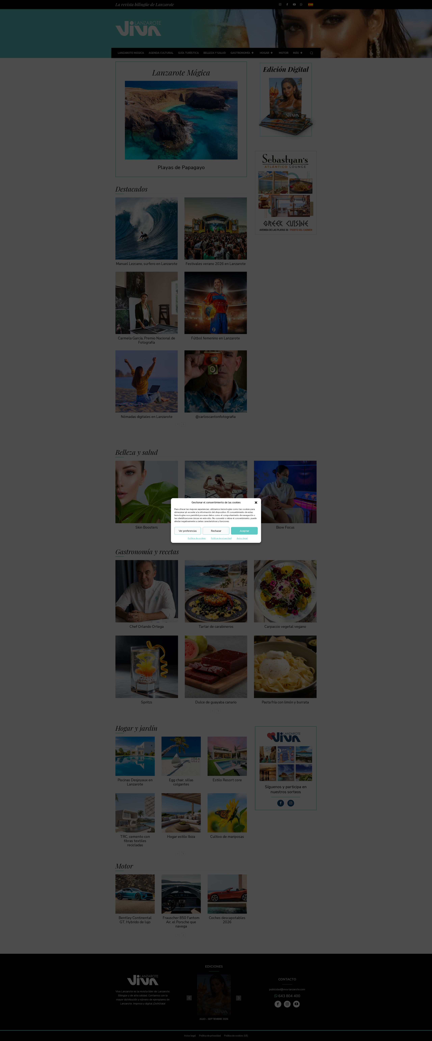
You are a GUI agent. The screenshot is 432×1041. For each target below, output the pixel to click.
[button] (256, 502)
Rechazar (216, 530)
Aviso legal (242, 538)
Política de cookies (197, 538)
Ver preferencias (188, 530)
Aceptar (244, 530)
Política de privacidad (221, 538)
